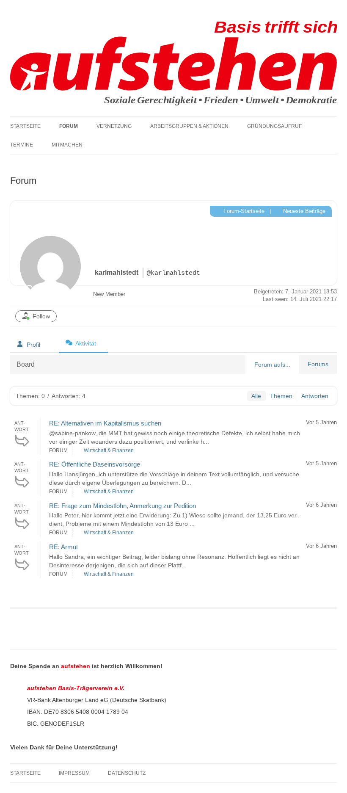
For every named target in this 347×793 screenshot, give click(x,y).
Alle (256, 395)
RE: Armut (63, 546)
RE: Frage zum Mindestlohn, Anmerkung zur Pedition (122, 505)
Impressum (74, 773)
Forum (68, 126)
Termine (21, 145)
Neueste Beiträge (303, 211)
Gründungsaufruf (274, 126)
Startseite (25, 126)
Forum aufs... (272, 364)
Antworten (314, 395)
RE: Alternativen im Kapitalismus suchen (105, 423)
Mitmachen (67, 145)
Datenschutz (127, 773)
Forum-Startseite (243, 211)
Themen (281, 395)
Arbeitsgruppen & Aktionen (189, 126)
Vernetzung (114, 126)
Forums (318, 364)
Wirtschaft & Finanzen (109, 450)
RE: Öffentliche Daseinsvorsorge (94, 464)
